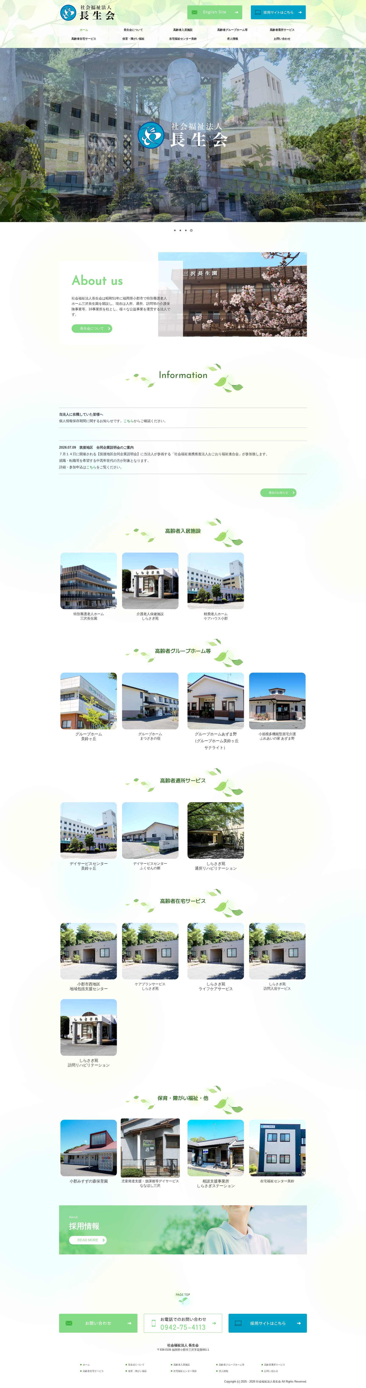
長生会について (133, 29)
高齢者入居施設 (183, 29)
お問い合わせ (282, 38)
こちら (128, 421)
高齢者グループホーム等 (232, 29)
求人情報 (232, 38)
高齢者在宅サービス (83, 38)
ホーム (84, 29)
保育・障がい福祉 (133, 38)
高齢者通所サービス (282, 29)
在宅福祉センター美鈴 (183, 38)
